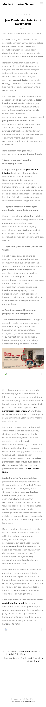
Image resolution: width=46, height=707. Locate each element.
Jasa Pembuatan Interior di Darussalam (23, 22)
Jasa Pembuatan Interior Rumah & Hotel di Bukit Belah (23, 652)
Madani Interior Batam (21, 699)
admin (23, 29)
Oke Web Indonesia (28, 702)
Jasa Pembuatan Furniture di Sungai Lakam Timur (21, 659)
